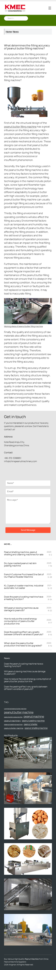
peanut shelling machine (36, 728)
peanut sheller (31, 724)
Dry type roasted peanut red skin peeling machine (20, 564)
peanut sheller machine (13, 728)
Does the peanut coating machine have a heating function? (23, 598)
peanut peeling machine (33, 720)
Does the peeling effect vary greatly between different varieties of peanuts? (23, 633)
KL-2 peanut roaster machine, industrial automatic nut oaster (23, 586)
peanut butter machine (18, 712)
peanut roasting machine (13, 724)
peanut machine (34, 716)
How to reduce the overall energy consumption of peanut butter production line (20, 621)
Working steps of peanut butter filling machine (23, 326)
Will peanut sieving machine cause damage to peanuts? (21, 609)
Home (9, 31)
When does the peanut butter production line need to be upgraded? (23, 644)
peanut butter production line (13, 717)
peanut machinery (12, 720)
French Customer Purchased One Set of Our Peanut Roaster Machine (24, 575)
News (16, 31)
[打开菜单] (50, 8)
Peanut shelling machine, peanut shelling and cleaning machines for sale (23, 553)
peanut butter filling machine (20, 126)
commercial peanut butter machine (15, 709)
